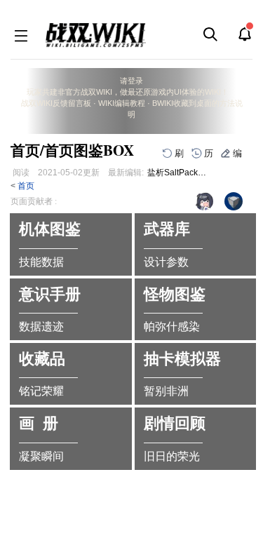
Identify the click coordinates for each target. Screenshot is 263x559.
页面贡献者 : (34, 201)
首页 (26, 185)
